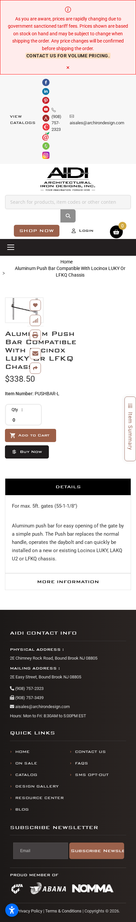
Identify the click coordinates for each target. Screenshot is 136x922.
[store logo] (68, 179)
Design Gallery (37, 786)
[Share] (35, 368)
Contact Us (90, 752)
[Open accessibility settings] (11, 910)
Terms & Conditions (63, 910)
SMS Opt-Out (92, 775)
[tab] (68, 486)
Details (68, 487)
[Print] (35, 335)
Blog (22, 809)
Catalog (26, 775)
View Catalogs (23, 119)
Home (66, 261)
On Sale (26, 763)
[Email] (35, 353)
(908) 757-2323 (29, 688)
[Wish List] (35, 305)
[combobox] (68, 202)
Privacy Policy (29, 910)
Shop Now (36, 230)
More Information (68, 581)
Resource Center (39, 798)
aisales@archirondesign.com (42, 706)
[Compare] (35, 320)
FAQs (81, 763)
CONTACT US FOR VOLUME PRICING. (68, 55)
